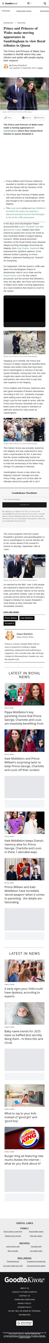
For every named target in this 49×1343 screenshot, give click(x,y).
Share (9, 118)
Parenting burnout (13, 1261)
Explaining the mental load (36, 1261)
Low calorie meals (36, 1251)
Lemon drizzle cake (13, 1246)
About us (24, 1288)
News (40, 68)
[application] (24, 310)
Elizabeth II (9, 623)
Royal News (21, 23)
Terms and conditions (24, 1300)
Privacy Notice (33, 514)
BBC (22, 394)
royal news (16, 208)
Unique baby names (23, 11)
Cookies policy (24, 1307)
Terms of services (30, 511)
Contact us (24, 1296)
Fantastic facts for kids (13, 1236)
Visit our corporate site (32, 1334)
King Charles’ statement (28, 248)
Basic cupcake (13, 1251)
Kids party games (36, 1236)
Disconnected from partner (36, 1266)
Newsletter (40, 118)
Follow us (28, 118)
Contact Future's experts (24, 1292)
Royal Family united (13, 275)
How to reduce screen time (13, 1231)
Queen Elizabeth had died (31, 227)
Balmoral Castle (13, 230)
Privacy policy (24, 1303)
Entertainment (8, 23)
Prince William (11, 618)
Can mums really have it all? (13, 1266)
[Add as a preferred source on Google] (24, 1323)
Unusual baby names (36, 1231)
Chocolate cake (36, 1246)
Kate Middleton (27, 618)
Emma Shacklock (19, 65)
